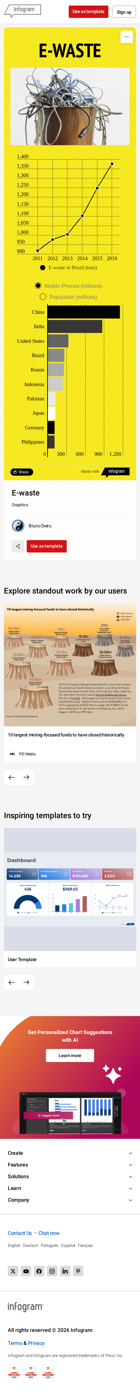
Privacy (36, 1343)
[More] (126, 37)
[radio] (70, 286)
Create (15, 1153)
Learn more (70, 1055)
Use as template (89, 11)
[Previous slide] (11, 777)
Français (85, 1245)
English (14, 1245)
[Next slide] (26, 777)
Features (18, 1165)
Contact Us (20, 1233)
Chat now (49, 1233)
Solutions (18, 1176)
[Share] (18, 546)
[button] (70, 267)
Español (68, 1245)
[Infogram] (22, 12)
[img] (84, 311)
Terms (15, 1343)
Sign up (124, 12)
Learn (14, 1188)
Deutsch (30, 1245)
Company (18, 1200)
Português (50, 1245)
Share (23, 472)
